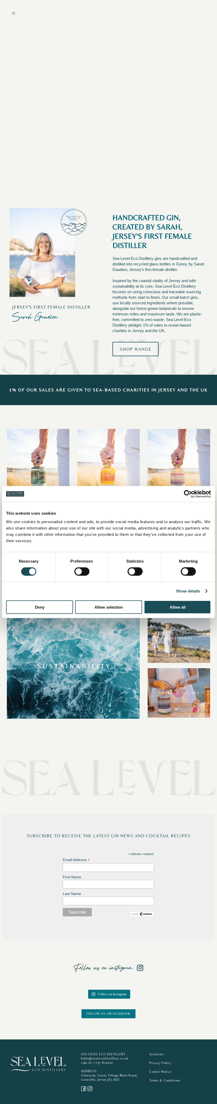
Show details (188, 591)
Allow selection (108, 607)
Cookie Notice (160, 1072)
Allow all (178, 607)
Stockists (156, 1054)
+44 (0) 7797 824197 (97, 1063)
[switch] (81, 571)
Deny (39, 607)
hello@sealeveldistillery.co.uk (104, 1058)
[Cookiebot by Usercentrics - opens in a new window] (188, 494)
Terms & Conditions (164, 1080)
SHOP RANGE (135, 349)
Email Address (76, 859)
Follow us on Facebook (108, 1014)
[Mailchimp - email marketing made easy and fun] (142, 913)
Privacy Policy (160, 1063)
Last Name (72, 894)
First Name (72, 877)
